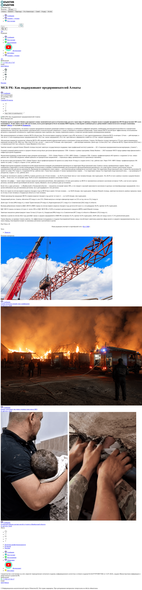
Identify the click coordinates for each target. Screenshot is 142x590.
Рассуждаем (11, 21)
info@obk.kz (5, 66)
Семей (38, 11)
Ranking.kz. (26, 125)
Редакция (8, 546)
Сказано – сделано (13, 18)
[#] (7, 3)
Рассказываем (11, 42)
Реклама (3, 83)
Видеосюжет (16, 50)
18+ (2, 31)
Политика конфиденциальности (15, 544)
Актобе (50, 11)
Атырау (44, 11)
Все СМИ (86, 226)
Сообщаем (10, 16)
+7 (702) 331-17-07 (8, 62)
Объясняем (10, 560)
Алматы (4, 11)
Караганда (18, 11)
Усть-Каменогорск (28, 11)
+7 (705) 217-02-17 (8, 579)
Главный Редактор (7, 100)
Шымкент (11, 11)
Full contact (10, 53)
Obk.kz (9, 125)
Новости (7, 232)
